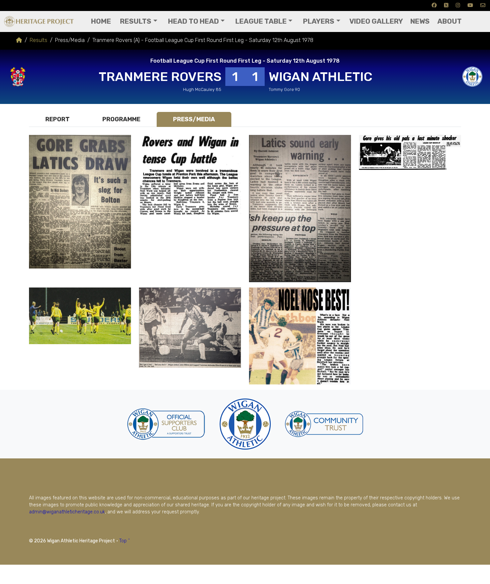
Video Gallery (376, 21)
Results (38, 40)
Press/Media (194, 119)
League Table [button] (261, 21)
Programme (121, 119)
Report (57, 119)
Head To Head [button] (193, 21)
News (420, 21)
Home (101, 21)
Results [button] (135, 21)
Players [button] (318, 21)
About (449, 21)
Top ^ (124, 541)
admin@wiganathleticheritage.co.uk (67, 512)
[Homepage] (19, 40)
